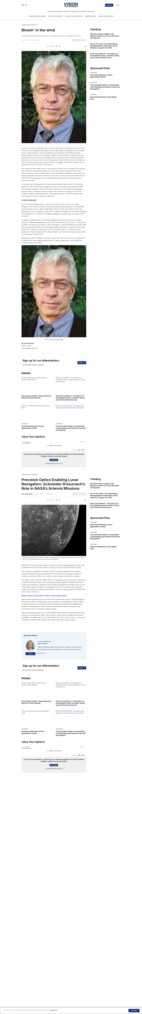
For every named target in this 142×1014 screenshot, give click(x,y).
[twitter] (54, 46)
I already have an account (53, 463)
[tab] (26, 441)
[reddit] (57, 46)
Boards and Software (106, 16)
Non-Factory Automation (74, 16)
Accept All (134, 1010)
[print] (85, 46)
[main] (71, 1010)
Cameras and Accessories (37, 16)
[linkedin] (51, 46)
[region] (54, 446)
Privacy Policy (53, 1010)
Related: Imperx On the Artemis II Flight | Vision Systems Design (44, 595)
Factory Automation (56, 16)
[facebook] (48, 46)
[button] (23, 5)
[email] (60, 46)
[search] (26, 5)
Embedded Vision (90, 16)
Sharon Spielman (27, 494)
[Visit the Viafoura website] (81, 450)
